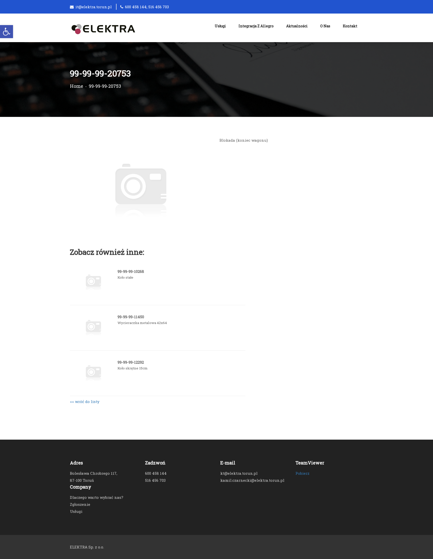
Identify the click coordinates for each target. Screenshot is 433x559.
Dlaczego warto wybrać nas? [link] (96, 497)
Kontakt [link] (350, 26)
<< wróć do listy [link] (84, 401)
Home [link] (76, 86)
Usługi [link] (220, 26)
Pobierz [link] (302, 473)
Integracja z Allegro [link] (256, 26)
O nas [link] (325, 26)
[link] (6, 31)
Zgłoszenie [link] (80, 504)
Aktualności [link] (297, 26)
